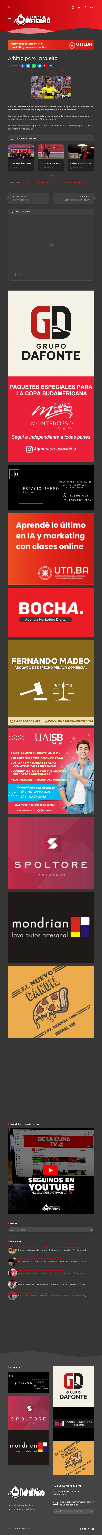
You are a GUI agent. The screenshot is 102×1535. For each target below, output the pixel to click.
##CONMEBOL (27, 182)
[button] (22, 66)
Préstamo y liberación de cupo (54, 163)
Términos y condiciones (23, 1509)
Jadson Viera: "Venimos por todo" (86, 163)
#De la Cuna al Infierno (62, 182)
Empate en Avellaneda (29, 1281)
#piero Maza (13, 185)
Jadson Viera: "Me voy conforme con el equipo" (41, 1258)
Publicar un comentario (58, 70)
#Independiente (81, 182)
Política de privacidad (22, 1505)
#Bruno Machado (43, 182)
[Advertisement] (51, 1055)
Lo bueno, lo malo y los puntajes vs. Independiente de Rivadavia (48, 1247)
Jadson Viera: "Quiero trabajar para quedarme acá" (43, 1270)
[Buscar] (92, 19)
